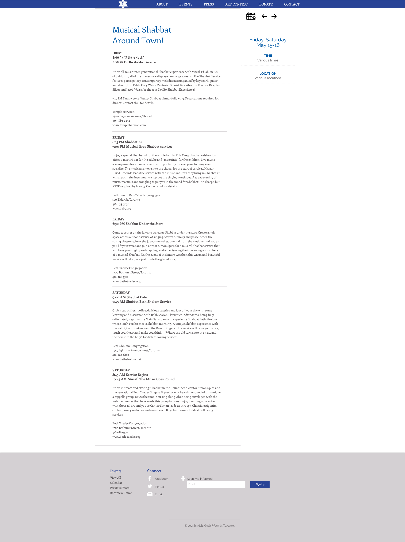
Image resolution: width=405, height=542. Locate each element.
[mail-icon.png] (150, 494)
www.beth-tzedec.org (126, 281)
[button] (185, 4)
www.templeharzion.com (129, 125)
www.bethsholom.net (126, 359)
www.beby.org (121, 208)
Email (159, 494)
